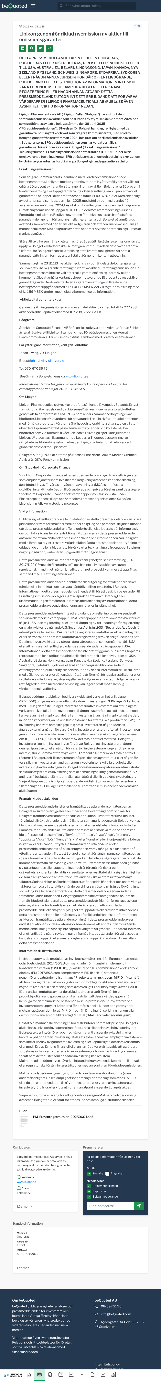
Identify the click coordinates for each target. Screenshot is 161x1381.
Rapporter (99, 1191)
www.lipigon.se (77, 376)
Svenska (97, 1173)
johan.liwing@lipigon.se (47, 361)
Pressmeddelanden (105, 1186)
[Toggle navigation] (33, 6)
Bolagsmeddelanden (105, 1196)
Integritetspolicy (107, 1364)
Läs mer (23, 1206)
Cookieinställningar (109, 1369)
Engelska (117, 1173)
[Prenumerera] (139, 1206)
